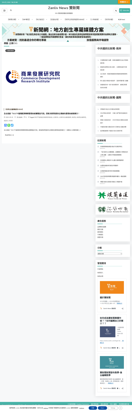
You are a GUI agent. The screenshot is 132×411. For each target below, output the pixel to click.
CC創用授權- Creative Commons (78, 404)
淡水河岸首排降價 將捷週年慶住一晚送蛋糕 (113, 176)
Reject (102, 408)
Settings (113, 408)
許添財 (11, 120)
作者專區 (100, 269)
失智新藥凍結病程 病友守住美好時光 (111, 146)
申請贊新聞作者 (124, 404)
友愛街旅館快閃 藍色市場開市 (109, 165)
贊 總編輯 (19, 117)
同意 (93, 408)
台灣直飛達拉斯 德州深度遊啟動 (110, 171)
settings (46, 408)
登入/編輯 (113, 404)
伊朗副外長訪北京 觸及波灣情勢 (110, 109)
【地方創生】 (40, 19)
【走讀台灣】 (54, 19)
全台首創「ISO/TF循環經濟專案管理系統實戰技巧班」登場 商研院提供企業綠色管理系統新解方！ (42, 113)
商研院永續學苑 (81, 117)
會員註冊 (100, 276)
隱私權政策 (104, 404)
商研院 (74, 117)
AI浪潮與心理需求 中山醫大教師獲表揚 (111, 160)
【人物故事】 (95, 19)
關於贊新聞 (94, 404)
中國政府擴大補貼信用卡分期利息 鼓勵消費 (113, 127)
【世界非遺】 (109, 19)
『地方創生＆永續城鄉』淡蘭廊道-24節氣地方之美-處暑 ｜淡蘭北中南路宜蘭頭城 (114, 153)
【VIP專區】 (26, 19)
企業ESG (55, 117)
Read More (8, 135)
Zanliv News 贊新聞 (64, 8)
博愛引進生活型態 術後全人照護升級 (111, 182)
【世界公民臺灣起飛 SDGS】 (74, 19)
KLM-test (121, 19)
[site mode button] (116, 10)
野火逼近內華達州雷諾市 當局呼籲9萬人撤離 (114, 80)
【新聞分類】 (12, 19)
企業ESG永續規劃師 (65, 117)
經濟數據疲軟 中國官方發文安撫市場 (111, 131)
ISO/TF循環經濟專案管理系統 (43, 117)
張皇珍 (6, 120)
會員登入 (100, 273)
